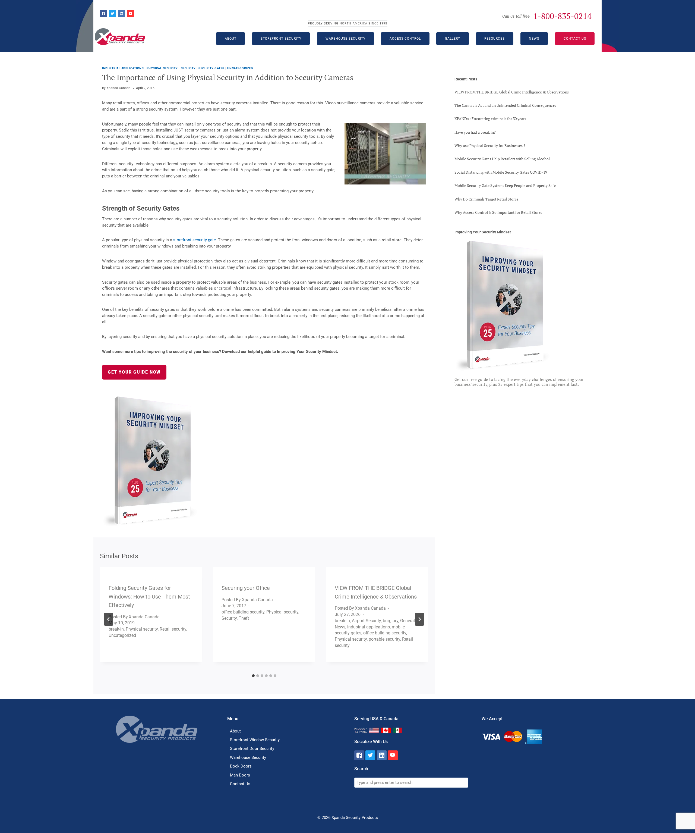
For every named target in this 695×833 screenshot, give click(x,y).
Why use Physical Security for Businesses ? (489, 145)
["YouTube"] (393, 755)
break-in (116, 629)
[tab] (253, 675)
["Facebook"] (359, 755)
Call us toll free (516, 16)
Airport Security (366, 620)
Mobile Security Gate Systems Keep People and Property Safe (505, 185)
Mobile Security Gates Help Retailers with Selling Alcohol (502, 158)
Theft (244, 618)
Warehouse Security (345, 38)
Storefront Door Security (252, 748)
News (534, 38)
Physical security (162, 68)
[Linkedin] (121, 13)
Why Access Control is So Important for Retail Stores (498, 212)
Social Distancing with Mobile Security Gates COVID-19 (500, 172)
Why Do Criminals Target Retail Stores (486, 199)
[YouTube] (130, 13)
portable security (384, 639)
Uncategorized (240, 68)
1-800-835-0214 (562, 16)
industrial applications (123, 68)
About (235, 731)
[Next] (419, 619)
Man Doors (240, 775)
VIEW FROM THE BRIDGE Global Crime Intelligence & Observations (511, 92)
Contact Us (575, 38)
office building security (243, 612)
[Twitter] (112, 13)
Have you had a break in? (475, 132)
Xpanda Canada (118, 88)
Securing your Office (246, 588)
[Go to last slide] (108, 619)
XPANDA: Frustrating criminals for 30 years (490, 118)
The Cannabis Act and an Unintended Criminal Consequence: (505, 105)
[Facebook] (103, 13)
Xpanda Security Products (354, 817)
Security (188, 68)
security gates (211, 68)
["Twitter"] (370, 755)
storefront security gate (194, 239)
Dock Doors (241, 766)
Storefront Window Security (255, 739)
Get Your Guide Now (134, 372)
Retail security (173, 629)
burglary (390, 620)
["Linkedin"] (382, 755)
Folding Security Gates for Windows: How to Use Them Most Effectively (149, 596)
